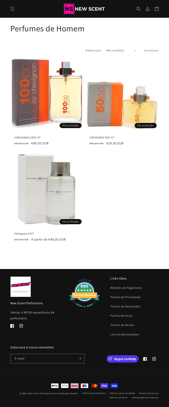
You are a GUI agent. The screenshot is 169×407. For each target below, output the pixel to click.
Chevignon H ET (24, 233)
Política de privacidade (122, 393)
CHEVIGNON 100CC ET (27, 137)
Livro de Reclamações (124, 334)
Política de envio (118, 397)
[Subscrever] (79, 358)
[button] (12, 8)
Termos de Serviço (122, 325)
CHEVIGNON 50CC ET (101, 137)
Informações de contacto (145, 397)
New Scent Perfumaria (40, 393)
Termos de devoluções (125, 306)
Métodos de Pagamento (126, 288)
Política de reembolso (94, 393)
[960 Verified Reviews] (84, 309)
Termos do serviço (149, 393)
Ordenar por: (93, 50)
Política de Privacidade (125, 297)
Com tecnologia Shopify (65, 393)
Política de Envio (121, 315)
